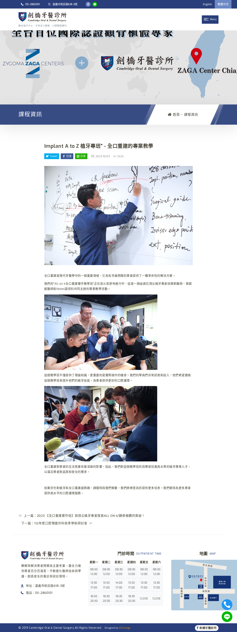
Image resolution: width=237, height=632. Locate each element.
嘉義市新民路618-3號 (65, 4)
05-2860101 (32, 4)
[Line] (94, 4)
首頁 (176, 114)
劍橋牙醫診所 (208, 628)
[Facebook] (88, 4)
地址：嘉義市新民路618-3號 (45, 586)
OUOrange (125, 627)
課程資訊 (191, 114)
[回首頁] (43, 19)
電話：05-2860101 (39, 593)
